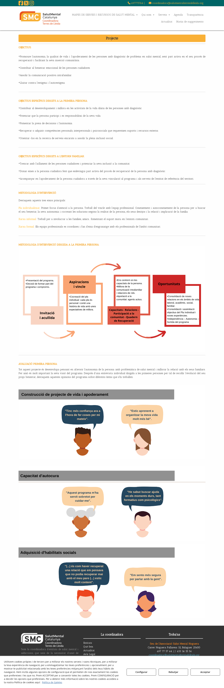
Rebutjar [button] (173, 672)
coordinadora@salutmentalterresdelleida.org (174, 655)
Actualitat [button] (89, 650)
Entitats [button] (87, 642)
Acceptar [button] (205, 672)
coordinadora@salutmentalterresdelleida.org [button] (177, 3)
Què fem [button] (88, 646)
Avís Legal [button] (89, 654)
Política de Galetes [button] (52, 682)
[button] (21, 4)
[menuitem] (136, 3)
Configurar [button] (141, 672)
